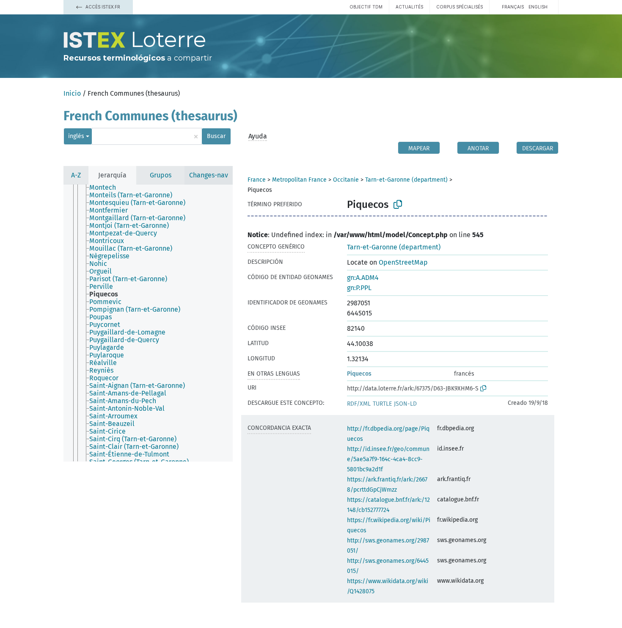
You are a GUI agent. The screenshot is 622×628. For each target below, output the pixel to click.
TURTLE (382, 403)
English (538, 6)
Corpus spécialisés (459, 6)
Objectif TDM (366, 6)
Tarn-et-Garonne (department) (406, 179)
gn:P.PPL (359, 288)
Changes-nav (208, 175)
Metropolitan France (299, 179)
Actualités (409, 6)
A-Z (76, 175)
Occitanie (346, 179)
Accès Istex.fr (102, 6)
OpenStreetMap (403, 262)
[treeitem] (106, 187)
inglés (76, 136)
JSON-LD (405, 403)
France (257, 179)
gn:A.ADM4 (363, 278)
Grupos (160, 175)
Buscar (216, 136)
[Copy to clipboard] (398, 204)
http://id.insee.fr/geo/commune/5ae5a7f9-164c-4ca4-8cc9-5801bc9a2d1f (388, 459)
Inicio (72, 93)
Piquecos (359, 373)
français (513, 6)
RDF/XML (359, 403)
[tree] (148, 323)
